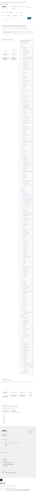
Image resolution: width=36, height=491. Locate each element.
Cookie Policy (5, 460)
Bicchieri (24, 60)
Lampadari (24, 283)
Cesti (24, 295)
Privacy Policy (5, 459)
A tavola (22, 12)
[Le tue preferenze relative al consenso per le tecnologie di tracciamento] (1, 490)
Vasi (23, 146)
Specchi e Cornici (24, 133)
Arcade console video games (27, 266)
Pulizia (24, 175)
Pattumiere (25, 174)
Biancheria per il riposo (25, 359)
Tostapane (25, 168)
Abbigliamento (25, 229)
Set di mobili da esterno (26, 335)
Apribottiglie (25, 85)
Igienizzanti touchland (26, 256)
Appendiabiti (25, 288)
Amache (24, 327)
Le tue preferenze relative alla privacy (23, 489)
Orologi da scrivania (26, 128)
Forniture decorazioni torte (27, 213)
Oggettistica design (26, 120)
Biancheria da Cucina (25, 349)
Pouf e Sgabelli (24, 298)
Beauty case (25, 251)
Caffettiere (25, 156)
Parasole (24, 332)
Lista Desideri (23, 6)
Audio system (25, 268)
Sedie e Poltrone (24, 305)
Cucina (17, 12)
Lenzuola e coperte (26, 362)
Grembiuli (24, 352)
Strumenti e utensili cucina (27, 185)
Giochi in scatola (25, 217)
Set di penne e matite (26, 204)
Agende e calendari (26, 193)
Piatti (23, 92)
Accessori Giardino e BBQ (26, 317)
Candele (24, 110)
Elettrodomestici (24, 159)
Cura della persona (26, 254)
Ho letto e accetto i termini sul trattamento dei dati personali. (12, 412)
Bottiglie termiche (26, 211)
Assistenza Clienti (13, 6)
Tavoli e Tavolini (24, 310)
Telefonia (24, 274)
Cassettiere (25, 293)
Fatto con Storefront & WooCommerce (10, 472)
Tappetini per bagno (26, 347)
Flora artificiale (25, 118)
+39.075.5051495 (4, 434)
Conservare (24, 149)
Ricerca (29, 18)
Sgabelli (24, 303)
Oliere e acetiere (25, 183)
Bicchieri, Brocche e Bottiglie (26, 58)
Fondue (24, 87)
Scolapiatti (25, 177)
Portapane (25, 152)
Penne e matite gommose (27, 199)
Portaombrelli (25, 144)
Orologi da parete (26, 126)
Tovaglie (24, 355)
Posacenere (25, 89)
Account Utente (13, 8)
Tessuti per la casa (23, 342)
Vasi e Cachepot (24, 140)
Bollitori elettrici (25, 161)
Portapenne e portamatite (27, 203)
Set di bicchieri (25, 72)
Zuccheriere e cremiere (26, 80)
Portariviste (25, 296)
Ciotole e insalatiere (26, 51)
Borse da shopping (26, 232)
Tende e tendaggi (25, 371)
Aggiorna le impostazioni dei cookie (8, 464)
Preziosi (24, 237)
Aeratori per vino (25, 84)
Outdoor (21, 15)
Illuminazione (24, 281)
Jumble (4, 6)
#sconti (7, 4)
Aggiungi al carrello (5, 59)
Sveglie (24, 131)
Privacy (3, 472)
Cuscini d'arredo (25, 369)
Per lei (23, 227)
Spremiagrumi (25, 166)
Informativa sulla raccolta (10, 489)
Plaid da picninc (25, 322)
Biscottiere (25, 75)
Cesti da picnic (25, 318)
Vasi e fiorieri (25, 323)
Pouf (24, 300)
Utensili (23, 179)
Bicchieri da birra (25, 62)
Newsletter (4, 422)
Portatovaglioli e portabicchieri (28, 57)
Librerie (24, 290)
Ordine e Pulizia (24, 169)
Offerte (3, 12)
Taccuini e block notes (26, 206)
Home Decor (24, 115)
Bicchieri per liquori (26, 65)
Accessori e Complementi (9, 12)
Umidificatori (25, 113)
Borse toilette (25, 234)
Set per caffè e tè (25, 77)
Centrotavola (25, 49)
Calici (24, 70)
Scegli (30, 395)
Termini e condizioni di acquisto (7, 462)
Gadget (23, 208)
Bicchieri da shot (25, 63)
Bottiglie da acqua (26, 67)
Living (3, 15)
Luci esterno (25, 330)
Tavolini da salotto (26, 313)
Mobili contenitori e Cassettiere (27, 291)
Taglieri (24, 186)
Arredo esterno (24, 325)
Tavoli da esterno (25, 337)
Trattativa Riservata (24, 372)
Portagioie (25, 222)
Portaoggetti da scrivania (27, 201)
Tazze (24, 79)
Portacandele (25, 55)
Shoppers (24, 263)
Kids (21, 278)
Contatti (19, 6)
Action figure (25, 209)
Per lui (23, 239)
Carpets (24, 367)
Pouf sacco (25, 301)
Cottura (23, 154)
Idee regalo (8, 15)
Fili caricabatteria (26, 269)
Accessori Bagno (24, 102)
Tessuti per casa (15, 15)
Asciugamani (25, 345)
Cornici (24, 136)
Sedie (24, 308)
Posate (23, 97)
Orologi (23, 124)
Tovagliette (25, 357)
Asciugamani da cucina (26, 350)
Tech (23, 264)
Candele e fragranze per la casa (26, 108)
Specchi (24, 138)
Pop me (24, 259)
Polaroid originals (26, 271)
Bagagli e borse (25, 242)
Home (3, 20)
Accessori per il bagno (26, 104)
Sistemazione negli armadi (27, 364)
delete (22, 188)
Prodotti (22, 340)
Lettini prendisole (26, 328)
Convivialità (24, 82)
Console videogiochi (26, 244)
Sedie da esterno (25, 333)
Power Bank (25, 273)
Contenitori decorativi (26, 117)
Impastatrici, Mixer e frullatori (27, 164)
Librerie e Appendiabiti (25, 286)
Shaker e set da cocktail (26, 90)
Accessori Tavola (24, 47)
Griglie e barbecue (26, 320)
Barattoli (24, 151)
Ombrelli (24, 258)
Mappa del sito (5, 465)
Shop (4, 417)
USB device (24, 276)
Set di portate (25, 99)
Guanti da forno (25, 354)
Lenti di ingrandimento (26, 219)
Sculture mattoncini (26, 224)
